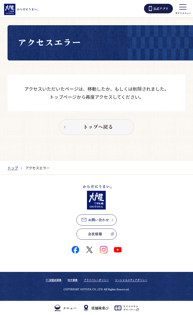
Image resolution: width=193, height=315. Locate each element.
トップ (13, 167)
